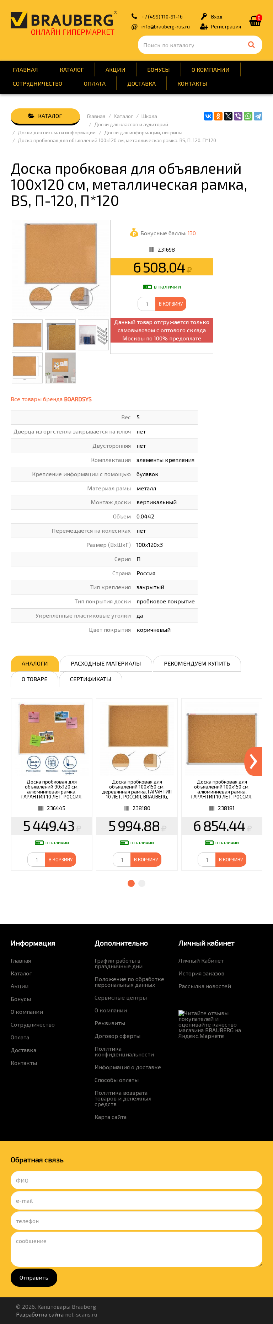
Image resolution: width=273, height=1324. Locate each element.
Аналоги (35, 663)
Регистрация (226, 26)
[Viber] (238, 116)
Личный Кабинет (201, 960)
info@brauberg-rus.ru (165, 26)
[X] (228, 116)
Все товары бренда (51, 398)
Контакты (192, 83)
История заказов (201, 973)
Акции (115, 69)
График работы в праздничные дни (119, 963)
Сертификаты (90, 679)
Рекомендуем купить (197, 663)
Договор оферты (117, 1035)
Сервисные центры (121, 997)
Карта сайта (111, 1116)
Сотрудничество (37, 83)
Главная (25, 69)
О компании (211, 69)
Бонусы (158, 69)
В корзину (171, 304)
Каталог (72, 69)
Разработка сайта (40, 1314)
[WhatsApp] (248, 116)
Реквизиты (110, 1022)
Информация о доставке (128, 1067)
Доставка (141, 83)
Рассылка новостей (204, 986)
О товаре (34, 679)
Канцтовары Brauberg (64, 19)
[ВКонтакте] (208, 116)
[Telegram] (258, 116)
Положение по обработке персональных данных (129, 981)
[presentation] (253, 761)
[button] (131, 883)
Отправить (34, 1277)
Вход (217, 17)
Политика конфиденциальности (124, 1051)
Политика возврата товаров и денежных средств (123, 1098)
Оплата (95, 83)
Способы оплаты (117, 1079)
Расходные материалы (106, 663)
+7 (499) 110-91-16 (162, 17)
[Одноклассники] (218, 116)
